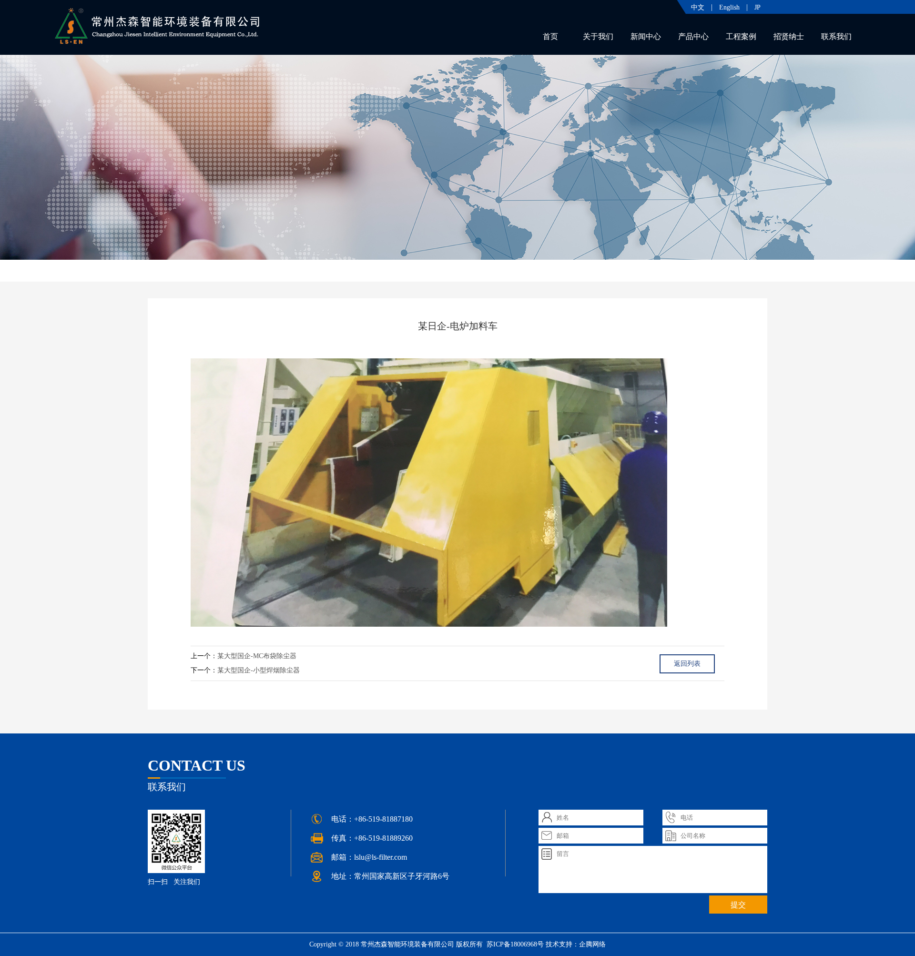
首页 (550, 36)
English (729, 7)
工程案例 (741, 36)
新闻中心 (645, 36)
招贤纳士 (788, 36)
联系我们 (836, 36)
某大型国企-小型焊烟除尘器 (258, 670)
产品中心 (693, 36)
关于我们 (598, 36)
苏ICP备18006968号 (514, 944)
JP (757, 7)
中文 (697, 7)
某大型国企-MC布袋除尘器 (256, 656)
